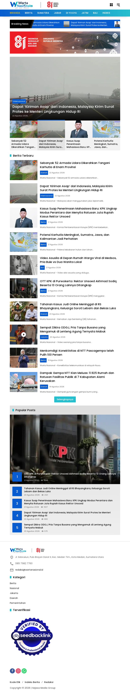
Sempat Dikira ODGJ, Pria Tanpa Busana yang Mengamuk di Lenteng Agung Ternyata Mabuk (73, 329)
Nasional (14, 588)
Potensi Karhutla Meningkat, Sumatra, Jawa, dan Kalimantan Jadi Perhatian (106, 144)
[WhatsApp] (24, 670)
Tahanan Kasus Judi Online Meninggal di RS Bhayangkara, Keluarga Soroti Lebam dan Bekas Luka (78, 306)
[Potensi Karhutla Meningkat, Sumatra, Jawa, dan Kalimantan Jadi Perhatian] (23, 242)
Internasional (47, 195)
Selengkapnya (65, 399)
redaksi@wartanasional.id (29, 569)
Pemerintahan (18, 603)
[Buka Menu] (111, 5)
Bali (42, 267)
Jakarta (44, 337)
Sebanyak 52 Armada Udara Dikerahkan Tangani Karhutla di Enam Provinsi (23, 144)
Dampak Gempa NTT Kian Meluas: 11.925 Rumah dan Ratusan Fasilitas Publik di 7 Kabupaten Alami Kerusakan (77, 377)
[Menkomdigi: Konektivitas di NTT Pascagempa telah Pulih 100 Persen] (23, 358)
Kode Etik (15, 682)
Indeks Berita (32, 682)
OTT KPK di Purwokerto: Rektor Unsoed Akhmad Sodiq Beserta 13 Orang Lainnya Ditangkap (78, 283)
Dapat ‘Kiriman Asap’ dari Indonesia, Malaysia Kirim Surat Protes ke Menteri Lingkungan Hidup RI (75, 24)
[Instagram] (18, 670)
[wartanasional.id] (37, 4)
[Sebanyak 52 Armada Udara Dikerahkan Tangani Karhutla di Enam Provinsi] (23, 170)
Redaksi (48, 682)
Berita (19, 96)
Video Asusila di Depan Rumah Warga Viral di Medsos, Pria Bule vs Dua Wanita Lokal (78, 260)
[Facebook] (12, 670)
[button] (118, 5)
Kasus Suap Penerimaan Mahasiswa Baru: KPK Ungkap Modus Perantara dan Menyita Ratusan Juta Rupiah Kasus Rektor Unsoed (68, 107)
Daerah (44, 172)
